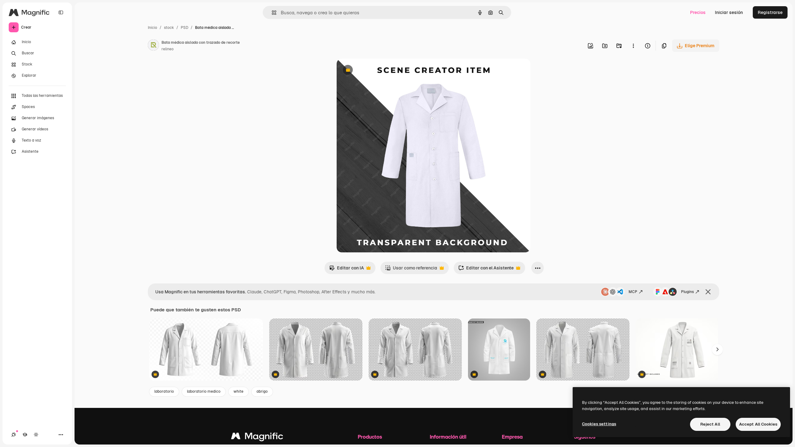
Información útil (448, 436)
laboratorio (164, 391)
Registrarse (770, 12)
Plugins (687, 291)
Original (376, 71)
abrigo (262, 391)
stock (169, 27)
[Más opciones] (633, 45)
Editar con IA (346, 269)
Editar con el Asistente (486, 269)
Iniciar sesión (729, 12)
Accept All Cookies (758, 424)
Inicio (152, 27)
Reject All (710, 424)
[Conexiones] (14, 435)
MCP (633, 291)
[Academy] (25, 435)
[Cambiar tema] (36, 435)
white (238, 391)
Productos (370, 436)
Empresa (512, 436)
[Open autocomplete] (271, 12)
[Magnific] (257, 437)
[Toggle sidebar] (61, 12)
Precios (698, 12)
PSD (184, 27)
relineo (167, 49)
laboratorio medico (203, 391)
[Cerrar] (708, 292)
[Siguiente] (717, 349)
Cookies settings (599, 424)
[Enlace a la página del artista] (153, 45)
